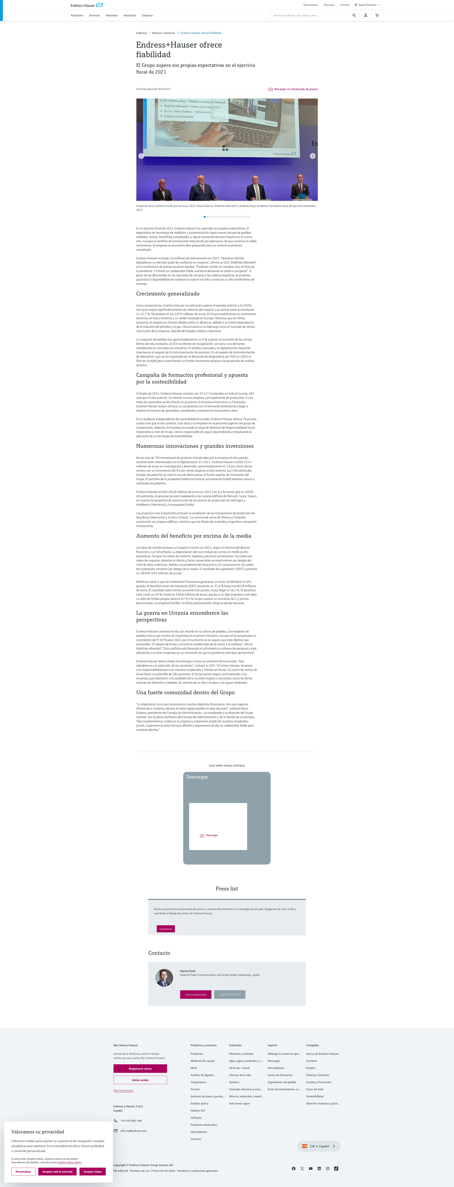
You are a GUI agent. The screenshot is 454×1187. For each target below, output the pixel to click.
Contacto (345, 4)
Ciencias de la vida (240, 1075)
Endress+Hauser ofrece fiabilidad (201, 33)
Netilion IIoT (198, 1110)
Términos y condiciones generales (197, 1170)
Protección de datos (163, 1170)
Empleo (310, 1068)
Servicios (196, 1139)
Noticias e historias (163, 33)
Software (196, 1117)
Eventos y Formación (318, 1082)
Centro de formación (280, 1075)
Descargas (329, 4)
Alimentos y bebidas (241, 1053)
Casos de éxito (315, 1089)
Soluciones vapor (239, 1103)
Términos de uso (139, 1170)
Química (234, 1082)
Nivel (194, 1068)
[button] (140, 1068)
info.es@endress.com (134, 1130)
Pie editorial (121, 1170)
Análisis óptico (199, 1103)
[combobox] (369, 5)
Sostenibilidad (314, 1096)
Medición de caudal (202, 1061)
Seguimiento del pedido (282, 1082)
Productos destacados (204, 1124)
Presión (195, 1089)
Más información (123, 1090)
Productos (197, 1053)
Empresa (141, 33)
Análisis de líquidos (202, 1075)
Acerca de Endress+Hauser (322, 1053)
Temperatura (198, 1082)
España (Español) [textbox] (367, 4)
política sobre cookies (70, 1162)
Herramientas (310, 4)
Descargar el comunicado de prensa (296, 89)
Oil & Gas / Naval (239, 1068)
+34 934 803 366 (131, 1120)
